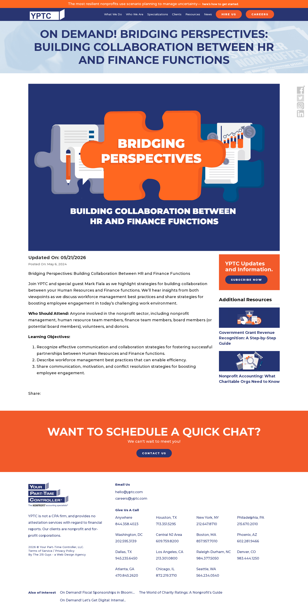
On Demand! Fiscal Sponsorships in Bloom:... (97, 592)
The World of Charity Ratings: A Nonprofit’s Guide (180, 592)
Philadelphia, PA (250, 518)
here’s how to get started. (220, 4)
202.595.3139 (125, 541)
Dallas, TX (123, 552)
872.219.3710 (166, 576)
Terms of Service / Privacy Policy (51, 550)
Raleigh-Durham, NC (213, 552)
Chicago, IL (165, 569)
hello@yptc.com (129, 492)
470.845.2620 (126, 576)
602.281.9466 (248, 541)
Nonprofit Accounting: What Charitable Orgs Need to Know (249, 379)
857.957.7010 (206, 541)
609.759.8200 (167, 541)
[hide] (304, 86)
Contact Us (154, 453)
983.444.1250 (248, 558)
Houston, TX (166, 518)
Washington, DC (129, 535)
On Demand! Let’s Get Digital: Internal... (93, 600)
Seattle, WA (206, 569)
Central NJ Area (169, 535)
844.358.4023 (126, 524)
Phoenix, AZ (247, 535)
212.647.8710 (206, 524)
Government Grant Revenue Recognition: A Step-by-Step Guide (247, 338)
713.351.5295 (166, 524)
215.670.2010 (247, 524)
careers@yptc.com (131, 498)
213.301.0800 (166, 558)
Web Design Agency (71, 554)
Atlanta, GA (124, 569)
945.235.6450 (126, 558)
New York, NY (207, 518)
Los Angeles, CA (169, 552)
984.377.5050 (207, 558)
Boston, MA (206, 535)
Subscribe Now (246, 279)
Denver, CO (246, 552)
